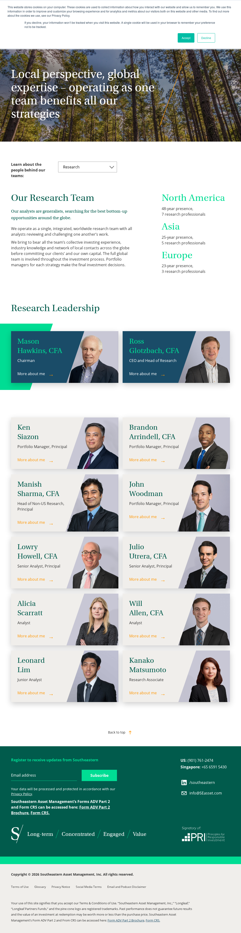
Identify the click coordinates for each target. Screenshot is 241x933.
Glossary (40, 887)
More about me (31, 373)
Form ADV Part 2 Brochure (126, 920)
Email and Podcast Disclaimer (126, 887)
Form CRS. (40, 812)
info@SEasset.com (205, 793)
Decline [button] (206, 38)
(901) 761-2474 (197, 760)
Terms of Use (20, 887)
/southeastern (202, 782)
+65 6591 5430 (204, 767)
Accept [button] (186, 38)
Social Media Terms (89, 887)
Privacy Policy (21, 794)
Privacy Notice (61, 887)
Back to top (116, 732)
